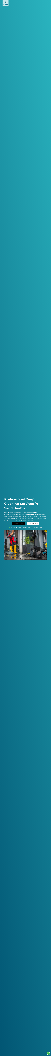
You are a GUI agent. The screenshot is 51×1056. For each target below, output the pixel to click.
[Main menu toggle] (47, 3)
